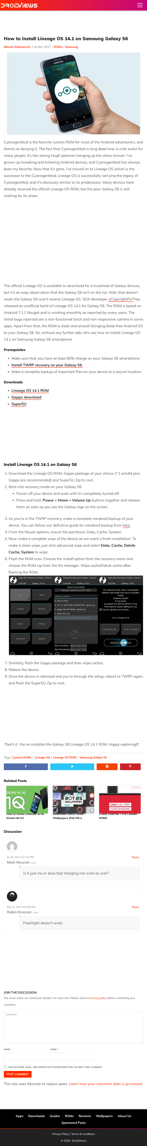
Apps (19, 1116)
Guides (55, 1116)
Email (54, 1049)
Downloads (36, 1116)
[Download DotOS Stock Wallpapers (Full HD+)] (73, 798)
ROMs (58, 47)
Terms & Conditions (83, 1134)
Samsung (71, 47)
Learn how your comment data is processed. (106, 1083)
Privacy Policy (60, 1134)
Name (7, 1049)
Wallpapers (104, 1116)
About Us (124, 1116)
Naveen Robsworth (17, 47)
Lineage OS (42, 757)
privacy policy (98, 998)
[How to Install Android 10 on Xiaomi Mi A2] (27, 798)
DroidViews (19, 5)
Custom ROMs (22, 757)
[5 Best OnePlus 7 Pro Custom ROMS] (120, 798)
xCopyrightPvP (120, 299)
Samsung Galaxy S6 (93, 757)
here (126, 525)
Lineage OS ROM (64, 757)
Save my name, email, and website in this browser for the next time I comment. (55, 1067)
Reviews (85, 1116)
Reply (135, 857)
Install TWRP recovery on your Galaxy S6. (47, 365)
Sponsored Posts (73, 1123)
